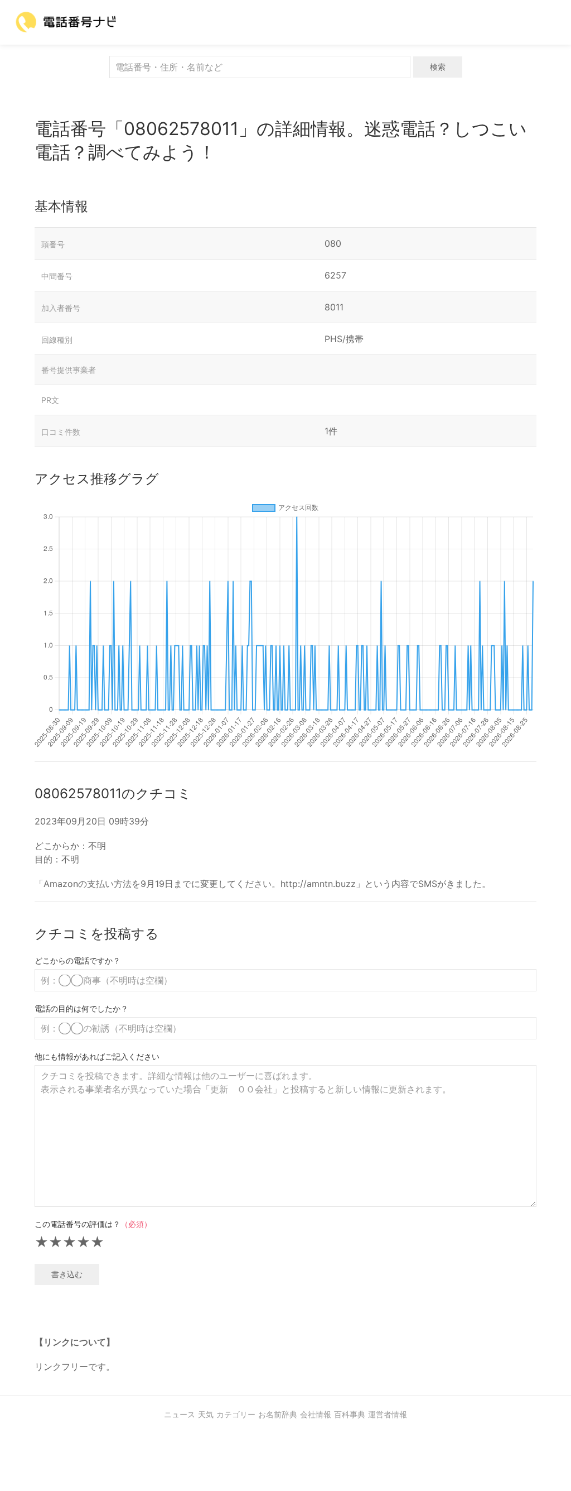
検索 (438, 66)
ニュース (179, 1414)
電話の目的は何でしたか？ (81, 1008)
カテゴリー (235, 1414)
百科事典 (349, 1414)
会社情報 (315, 1414)
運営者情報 (387, 1414)
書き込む (67, 1274)
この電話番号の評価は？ (93, 1224)
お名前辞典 (277, 1414)
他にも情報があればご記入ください (97, 1056)
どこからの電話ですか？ (77, 960)
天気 (206, 1414)
